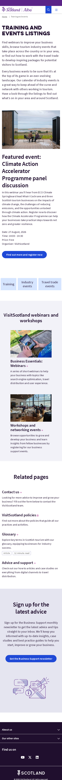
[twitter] (30, 757)
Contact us (10, 492)
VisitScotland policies (19, 515)
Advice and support (17, 562)
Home (4, 16)
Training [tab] (8, 284)
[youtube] (22, 757)
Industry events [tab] (27, 284)
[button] (48, 9)
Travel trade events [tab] (49, 284)
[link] (24, 254)
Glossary (9, 534)
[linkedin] (37, 757)
